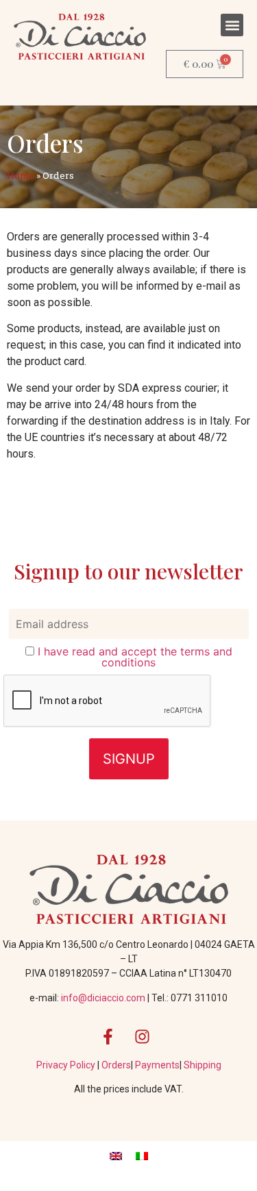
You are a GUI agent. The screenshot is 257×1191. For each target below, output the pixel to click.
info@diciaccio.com (103, 997)
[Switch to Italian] (142, 1155)
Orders (116, 1065)
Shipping (202, 1065)
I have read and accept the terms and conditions (135, 656)
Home (20, 175)
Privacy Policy (66, 1065)
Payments (157, 1065)
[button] (232, 25)
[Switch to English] (116, 1155)
